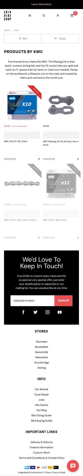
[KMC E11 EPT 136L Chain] (61, 183)
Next (78, 4)
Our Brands (41, 389)
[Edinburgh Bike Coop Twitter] (35, 312)
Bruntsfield (41, 347)
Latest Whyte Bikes (41, 4)
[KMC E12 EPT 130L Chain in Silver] (22, 183)
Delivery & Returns (41, 442)
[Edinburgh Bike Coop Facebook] (23, 312)
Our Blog (41, 410)
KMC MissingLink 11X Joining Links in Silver (61, 143)
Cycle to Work (41, 452)
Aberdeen (41, 342)
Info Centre (41, 405)
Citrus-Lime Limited (54, 473)
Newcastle (41, 357)
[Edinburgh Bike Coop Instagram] (47, 312)
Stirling (41, 368)
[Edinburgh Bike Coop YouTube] (59, 312)
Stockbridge (41, 362)
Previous (5, 4)
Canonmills (41, 352)
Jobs (41, 400)
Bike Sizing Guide (41, 415)
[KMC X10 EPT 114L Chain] (22, 105)
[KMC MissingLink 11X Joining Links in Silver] (61, 105)
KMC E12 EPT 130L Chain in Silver (20, 220)
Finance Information (41, 447)
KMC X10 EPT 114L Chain (15, 142)
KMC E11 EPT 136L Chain (54, 220)
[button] (73, 466)
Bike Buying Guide (41, 421)
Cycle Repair (41, 394)
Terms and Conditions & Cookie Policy (41, 458)
